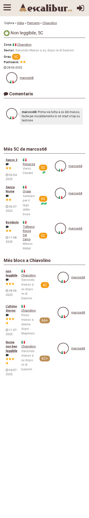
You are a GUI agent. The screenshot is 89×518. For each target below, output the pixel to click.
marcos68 (27, 78)
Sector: (9, 50)
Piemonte (33, 23)
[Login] (80, 10)
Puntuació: (11, 62)
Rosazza (29, 164)
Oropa (27, 191)
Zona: (8, 44)
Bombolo (12, 222)
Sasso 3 (11, 160)
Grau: (7, 56)
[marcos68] (11, 77)
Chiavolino (50, 23)
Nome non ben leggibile (11, 346)
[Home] (46, 7)
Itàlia (20, 23)
